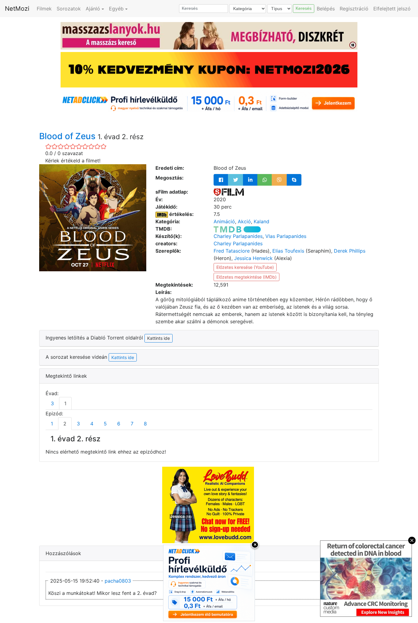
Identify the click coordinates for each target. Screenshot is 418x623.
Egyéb (116, 9)
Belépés (326, 9)
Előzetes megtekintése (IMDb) (246, 277)
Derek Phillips (349, 251)
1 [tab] (65, 403)
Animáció (224, 221)
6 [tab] (118, 424)
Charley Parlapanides (238, 236)
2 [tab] (64, 424)
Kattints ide (122, 357)
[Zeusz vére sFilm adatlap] (229, 192)
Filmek (44, 9)
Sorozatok (69, 9)
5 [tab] (105, 424)
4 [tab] (91, 424)
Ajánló (93, 9)
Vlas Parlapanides (285, 236)
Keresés (304, 8)
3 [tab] (52, 403)
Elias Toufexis (288, 251)
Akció (244, 221)
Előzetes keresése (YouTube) (245, 267)
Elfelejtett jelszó (392, 9)
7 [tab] (132, 424)
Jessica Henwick (253, 258)
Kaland (261, 221)
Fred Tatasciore (232, 251)
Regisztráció (354, 9)
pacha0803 (118, 581)
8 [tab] (145, 424)
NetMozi (17, 8)
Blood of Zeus (68, 136)
